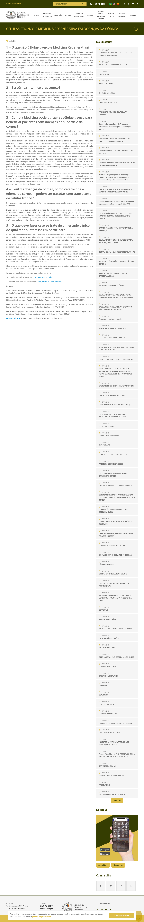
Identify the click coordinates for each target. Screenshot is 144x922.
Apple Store (102, 865)
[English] (114, 4)
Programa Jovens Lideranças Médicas (101, 15)
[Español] (118, 4)
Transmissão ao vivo (14, 4)
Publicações (58, 15)
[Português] (110, 4)
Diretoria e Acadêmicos (47, 15)
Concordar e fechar (122, 915)
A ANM (36, 15)
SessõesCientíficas (122, 15)
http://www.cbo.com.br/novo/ (49, 282)
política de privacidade (41, 917)
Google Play (118, 865)
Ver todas (117, 800)
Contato (133, 15)
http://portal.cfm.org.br (42, 277)
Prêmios (90, 15)
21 (99, 4)
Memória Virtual (111, 15)
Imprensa (68, 15)
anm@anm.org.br (46, 909)
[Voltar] (136, 29)
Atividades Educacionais (79, 15)
